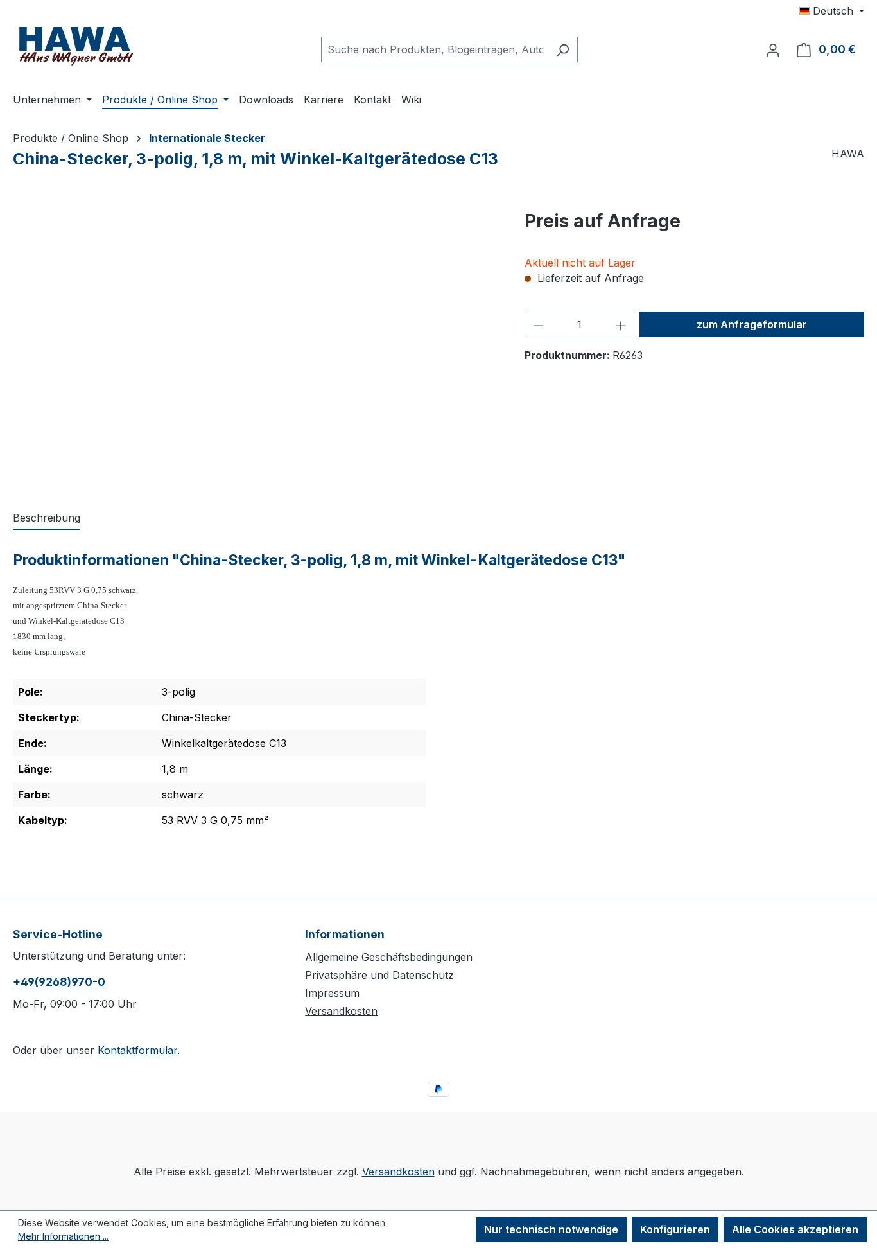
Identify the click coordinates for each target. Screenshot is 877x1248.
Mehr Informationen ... (63, 1236)
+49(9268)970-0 (59, 982)
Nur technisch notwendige (551, 1229)
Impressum (332, 993)
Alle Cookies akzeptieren (795, 1229)
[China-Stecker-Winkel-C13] (255, 345)
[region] (256, 345)
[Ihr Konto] (773, 49)
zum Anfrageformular (752, 324)
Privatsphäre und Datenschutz (379, 975)
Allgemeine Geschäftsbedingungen (389, 957)
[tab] (46, 518)
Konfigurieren (675, 1229)
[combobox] (434, 49)
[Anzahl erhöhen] (620, 324)
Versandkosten (341, 1011)
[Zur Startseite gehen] (77, 46)
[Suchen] (563, 49)
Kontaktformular (137, 1050)
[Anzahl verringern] (538, 324)
